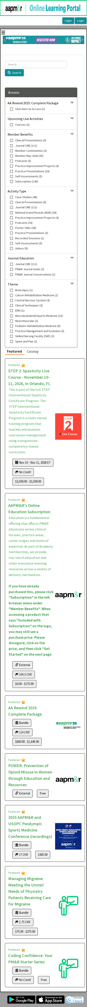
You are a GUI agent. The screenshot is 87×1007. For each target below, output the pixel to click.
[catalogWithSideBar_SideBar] (3, 33)
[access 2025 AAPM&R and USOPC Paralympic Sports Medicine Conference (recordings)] (68, 836)
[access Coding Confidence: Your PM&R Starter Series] (68, 968)
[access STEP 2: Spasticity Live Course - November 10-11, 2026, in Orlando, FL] (68, 426)
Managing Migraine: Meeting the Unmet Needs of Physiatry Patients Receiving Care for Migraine (29, 891)
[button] (5, 40)
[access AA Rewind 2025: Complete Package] (68, 725)
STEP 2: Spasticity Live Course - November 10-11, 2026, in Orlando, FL (29, 377)
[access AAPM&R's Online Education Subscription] (68, 595)
